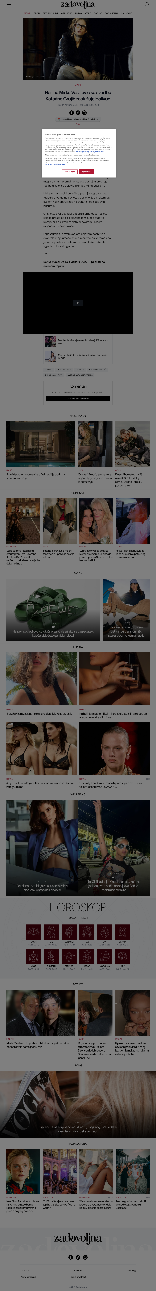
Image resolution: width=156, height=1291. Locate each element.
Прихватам (86, 172)
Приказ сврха (70, 172)
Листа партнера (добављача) (55, 164)
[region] (79, 153)
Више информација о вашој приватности (90, 152)
